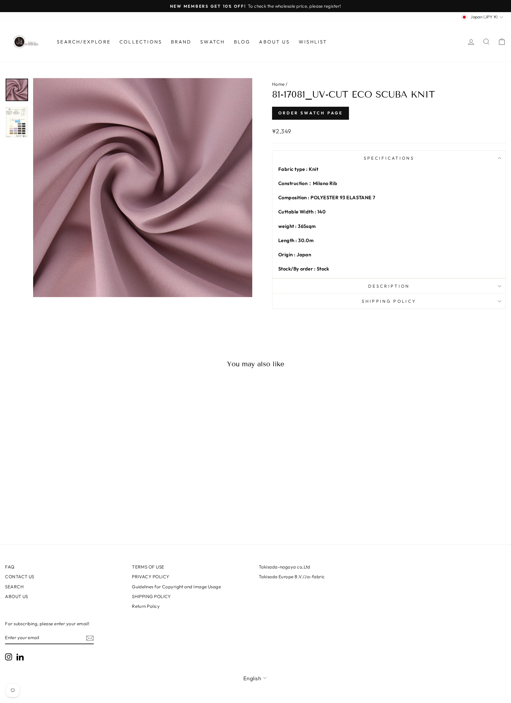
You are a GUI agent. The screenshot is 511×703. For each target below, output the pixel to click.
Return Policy (146, 606)
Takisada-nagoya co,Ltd (284, 567)
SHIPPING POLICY (151, 596)
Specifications (389, 158)
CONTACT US (19, 576)
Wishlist (313, 42)
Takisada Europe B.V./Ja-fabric (292, 576)
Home (278, 84)
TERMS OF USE (148, 567)
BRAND (181, 42)
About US (274, 42)
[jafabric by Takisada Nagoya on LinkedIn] (20, 656)
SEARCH (14, 586)
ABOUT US (16, 596)
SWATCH (212, 42)
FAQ (9, 567)
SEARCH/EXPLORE (84, 42)
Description (389, 286)
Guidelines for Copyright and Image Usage (176, 586)
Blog (242, 42)
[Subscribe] (90, 638)
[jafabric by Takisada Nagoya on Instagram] (8, 656)
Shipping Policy (389, 301)
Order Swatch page (310, 113)
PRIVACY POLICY (150, 576)
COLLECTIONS (140, 42)
